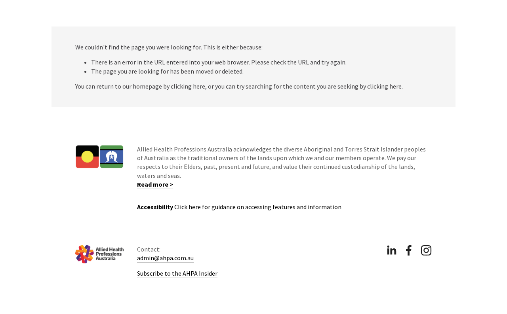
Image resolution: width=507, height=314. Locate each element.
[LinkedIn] (391, 250)
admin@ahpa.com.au (165, 258)
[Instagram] (426, 250)
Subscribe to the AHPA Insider (177, 273)
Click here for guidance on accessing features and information (239, 207)
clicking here (188, 86)
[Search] (78, 13)
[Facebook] (408, 250)
